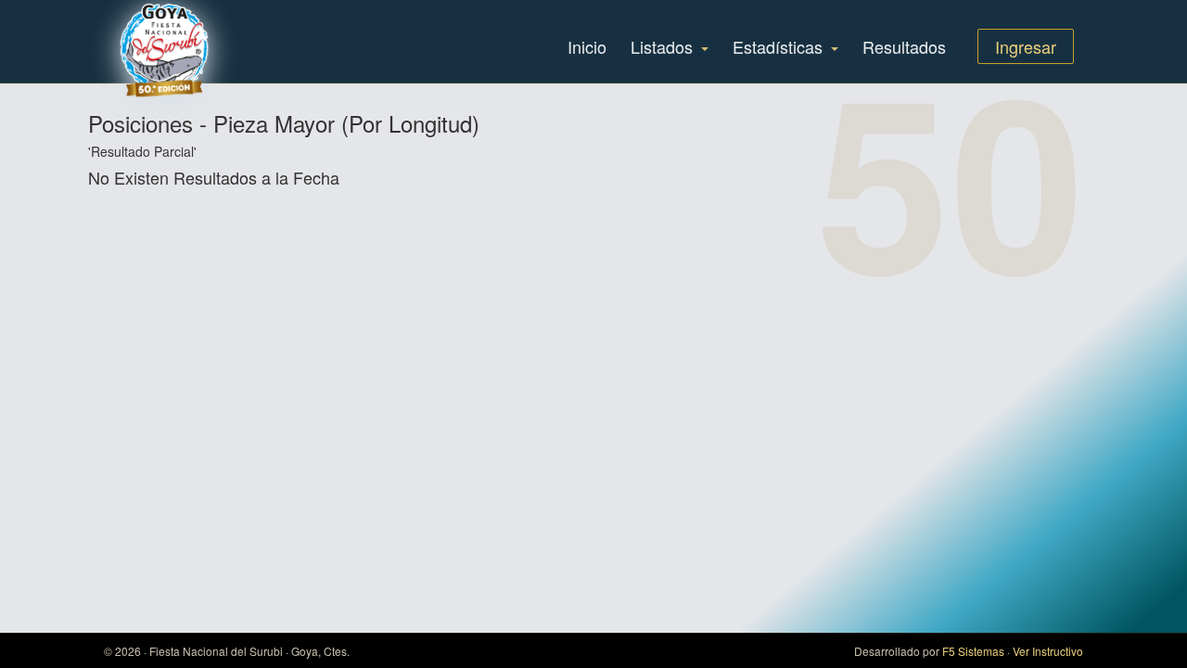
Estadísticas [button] (780, 46)
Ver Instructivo (1048, 651)
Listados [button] (664, 46)
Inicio (587, 46)
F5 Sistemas (973, 651)
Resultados (904, 46)
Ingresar (1025, 46)
